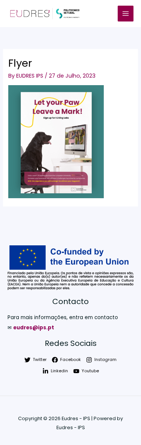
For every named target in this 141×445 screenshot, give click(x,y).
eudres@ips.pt (33, 327)
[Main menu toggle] (125, 13)
